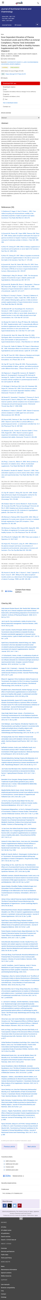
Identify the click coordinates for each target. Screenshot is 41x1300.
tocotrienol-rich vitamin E (14, 62)
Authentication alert (12, 1170)
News (2, 1266)
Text (6, 99)
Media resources (6, 1276)
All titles (3, 1227)
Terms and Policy (6, 1258)
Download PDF (9, 83)
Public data (4, 1255)
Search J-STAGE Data (8, 1240)
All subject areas (6, 1230)
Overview (4, 1248)
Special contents (6, 1273)
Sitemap (3, 1297)
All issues (18, 25)
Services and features (7, 1251)
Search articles (5, 1236)
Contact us (6, 106)
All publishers (5, 1233)
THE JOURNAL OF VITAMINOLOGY (12, 1193)
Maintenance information (9, 1269)
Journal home (6, 25)
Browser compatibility (8, 1288)
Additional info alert (12, 1164)
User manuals (5, 1284)
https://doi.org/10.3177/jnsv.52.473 (16, 74)
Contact (3, 1294)
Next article (32, 1146)
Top (21, 1218)
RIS (6, 89)
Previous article (9, 1146)
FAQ (2, 1291)
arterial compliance (15, 64)
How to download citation (10, 103)
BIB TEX (7, 94)
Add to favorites (11, 1161)
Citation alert (10, 1167)
